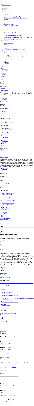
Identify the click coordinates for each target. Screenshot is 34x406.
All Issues (12, 39)
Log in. (8, 353)
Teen (11, 24)
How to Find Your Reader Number (11, 395)
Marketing (11, 43)
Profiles (5, 28)
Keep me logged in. (3, 377)
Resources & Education (7, 41)
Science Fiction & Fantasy (7, 17)
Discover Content (6, 56)
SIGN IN (3, 66)
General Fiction (6, 24)
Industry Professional (5, 365)
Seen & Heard (13, 28)
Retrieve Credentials (10, 399)
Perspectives (7, 28)
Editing (7, 43)
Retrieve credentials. (8, 357)
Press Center (11, 302)
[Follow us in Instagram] (2, 317)
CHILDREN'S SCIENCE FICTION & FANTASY (22, 283)
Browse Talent (10, 56)
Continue (9, 343)
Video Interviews (4, 9)
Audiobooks (5, 16)
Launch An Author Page (20, 56)
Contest (8, 302)
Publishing (9, 43)
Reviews (3, 78)
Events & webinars (22, 49)
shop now (1, 81)
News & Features (4, 8)
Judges (21, 35)
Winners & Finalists (6, 32)
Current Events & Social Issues (8, 18)
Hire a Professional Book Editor (6, 298)
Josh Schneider (5, 193)
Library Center (6, 48)
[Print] (3, 76)
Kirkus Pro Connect (12, 300)
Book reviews (4, 6)
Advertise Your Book (9, 46)
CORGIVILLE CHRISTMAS (6, 121)
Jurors (15, 32)
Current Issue (5, 39)
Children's (25, 18)
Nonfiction (12, 17)
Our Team (5, 302)
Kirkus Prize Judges (15, 295)
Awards (10, 28)
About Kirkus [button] (4, 301)
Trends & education (6, 49)
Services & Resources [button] (5, 40)
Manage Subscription (16, 39)
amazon (1, 82)
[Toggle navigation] (0, 4)
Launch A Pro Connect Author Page (16, 46)
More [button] (2, 50)
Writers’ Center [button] (4, 297)
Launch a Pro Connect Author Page (27, 298)
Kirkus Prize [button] (3, 294)
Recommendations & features (16, 49)
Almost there (2, 351)
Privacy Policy (4, 303)
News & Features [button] (4, 21)
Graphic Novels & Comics (15, 18)
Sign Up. (9, 401)
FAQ (9, 302)
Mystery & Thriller (13, 25)
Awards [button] (3, 29)
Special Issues (9, 39)
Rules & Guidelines (17, 35)
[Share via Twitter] (4, 98)
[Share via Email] (4, 75)
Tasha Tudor (3, 88)
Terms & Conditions (4, 304)
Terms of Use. (14, 367)
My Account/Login (17, 300)
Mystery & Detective (16, 16)
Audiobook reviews (4, 7)
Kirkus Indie (7, 280)
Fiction (8, 16)
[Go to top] (2, 319)
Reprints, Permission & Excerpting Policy (5, 306)
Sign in (1, 367)
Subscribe (20, 39)
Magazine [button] (3, 296)
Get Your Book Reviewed (13, 298)
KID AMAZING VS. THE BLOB (6, 197)
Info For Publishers (15, 302)
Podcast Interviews (6, 63)
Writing (5, 43)
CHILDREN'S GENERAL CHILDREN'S (6, 111)
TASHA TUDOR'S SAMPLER (6, 132)
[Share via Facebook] (5, 74)
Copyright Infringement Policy (6, 305)
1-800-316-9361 (5, 385)
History (20, 17)
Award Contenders (12, 35)
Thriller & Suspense (11, 16)
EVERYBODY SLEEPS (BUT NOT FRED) (8, 203)
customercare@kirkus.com (12, 385)
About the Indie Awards (7, 35)
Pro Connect (5, 64)
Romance (20, 16)
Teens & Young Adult (21, 18)
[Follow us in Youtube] (2, 318)
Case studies (10, 49)
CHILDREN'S (4, 79)
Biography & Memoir (16, 17)
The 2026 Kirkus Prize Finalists (10, 209)
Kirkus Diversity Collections (5, 300)
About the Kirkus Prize (12, 32)
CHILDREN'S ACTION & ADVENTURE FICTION (7, 283)
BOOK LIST (4, 209)
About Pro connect (14, 56)
